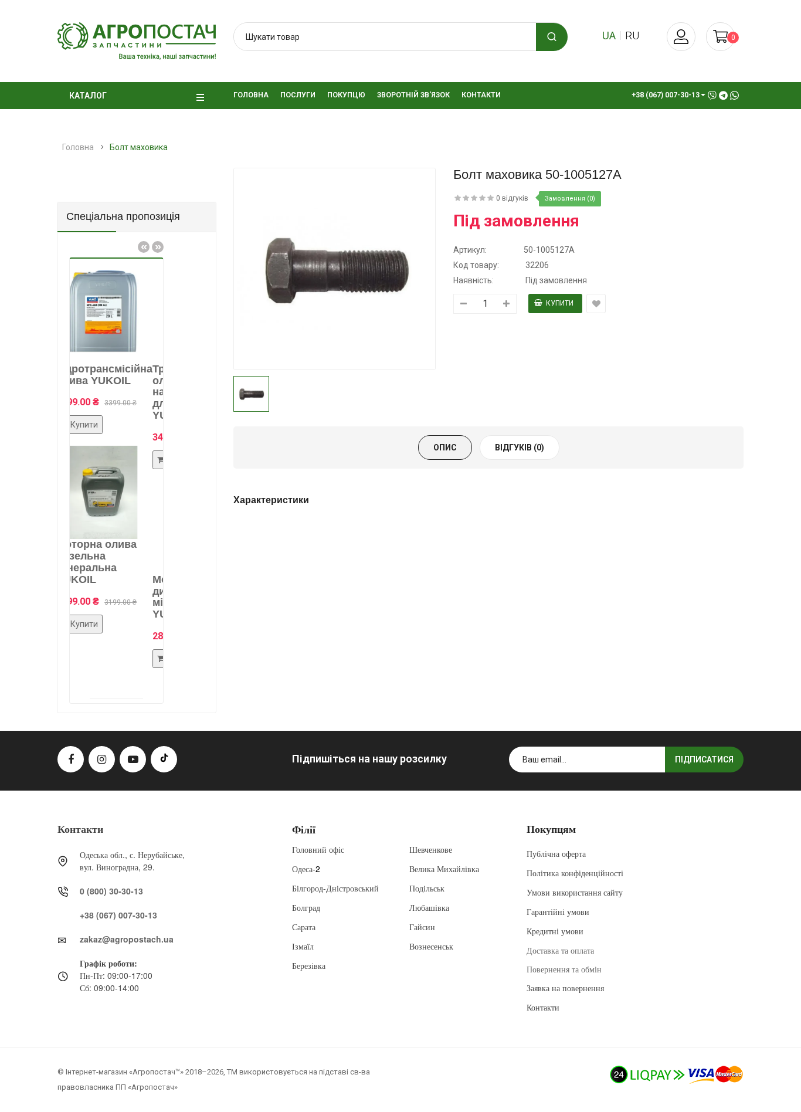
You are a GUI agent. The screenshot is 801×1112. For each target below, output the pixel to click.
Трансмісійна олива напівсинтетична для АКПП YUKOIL (156, 392)
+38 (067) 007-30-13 (118, 915)
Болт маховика (139, 147)
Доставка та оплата (560, 950)
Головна (78, 147)
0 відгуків (512, 198)
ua (609, 35)
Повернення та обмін (564, 969)
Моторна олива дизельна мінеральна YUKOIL (152, 597)
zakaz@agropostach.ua (127, 939)
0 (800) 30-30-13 (111, 891)
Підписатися (704, 759)
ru (632, 35)
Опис (445, 447)
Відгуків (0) (519, 447)
